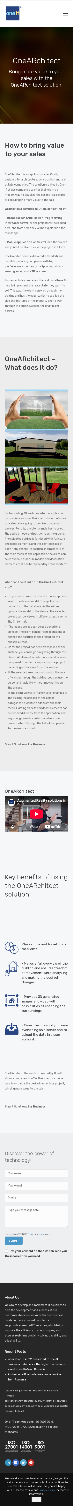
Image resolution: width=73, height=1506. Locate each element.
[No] (68, 1490)
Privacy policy (47, 1490)
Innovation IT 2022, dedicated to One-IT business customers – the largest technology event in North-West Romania (36, 1364)
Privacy (31, 1234)
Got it (36, 1499)
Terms (41, 1234)
